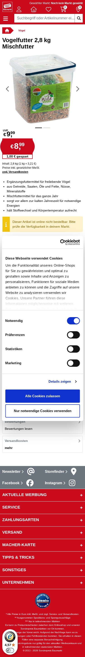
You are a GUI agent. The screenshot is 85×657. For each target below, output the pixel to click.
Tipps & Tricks (18, 557)
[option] (42, 88)
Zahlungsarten (20, 519)
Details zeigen (60, 381)
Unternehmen (18, 582)
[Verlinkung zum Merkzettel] (48, 9)
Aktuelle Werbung (24, 494)
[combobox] (48, 18)
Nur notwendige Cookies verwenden (42, 411)
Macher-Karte (19, 544)
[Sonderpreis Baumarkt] (7, 6)
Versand (12, 532)
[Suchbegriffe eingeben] (79, 18)
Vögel (21, 30)
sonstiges (14, 570)
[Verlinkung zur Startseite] (6, 30)
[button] (18, 9)
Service (11, 507)
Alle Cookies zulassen (42, 396)
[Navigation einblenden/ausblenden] (5, 19)
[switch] (73, 335)
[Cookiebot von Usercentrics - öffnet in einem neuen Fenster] (60, 242)
